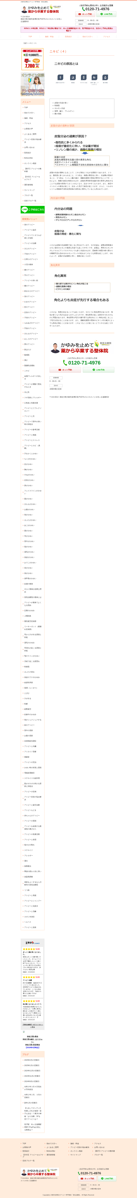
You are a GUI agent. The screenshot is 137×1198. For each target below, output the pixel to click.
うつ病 (26, 890)
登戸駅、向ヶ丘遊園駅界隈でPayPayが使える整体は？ (32, 1127)
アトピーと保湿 (30, 839)
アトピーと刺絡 (30, 435)
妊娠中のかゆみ (30, 714)
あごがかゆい (29, 525)
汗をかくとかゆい (31, 453)
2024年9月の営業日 (31, 1081)
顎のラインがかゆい (32, 656)
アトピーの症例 (30, 791)
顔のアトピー (29, 725)
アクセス (106, 36)
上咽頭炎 (27, 616)
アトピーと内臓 (30, 746)
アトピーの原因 (30, 821)
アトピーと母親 (30, 895)
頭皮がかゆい (29, 557)
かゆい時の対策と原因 (32, 767)
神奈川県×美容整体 (32, 1045)
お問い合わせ (29, 147)
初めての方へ (88, 36)
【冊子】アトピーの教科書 (32, 170)
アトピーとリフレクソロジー (32, 409)
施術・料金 (49, 36)
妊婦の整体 (28, 584)
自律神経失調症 (30, 741)
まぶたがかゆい (30, 520)
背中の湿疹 (28, 730)
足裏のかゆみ (29, 610)
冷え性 (26, 392)
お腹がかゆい (29, 509)
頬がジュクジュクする (32, 720)
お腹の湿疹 (28, 736)
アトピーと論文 (30, 230)
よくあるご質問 (30, 134)
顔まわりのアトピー (32, 291)
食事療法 (27, 866)
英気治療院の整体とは (32, 597)
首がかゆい (28, 568)
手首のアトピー (30, 328)
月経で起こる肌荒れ (32, 661)
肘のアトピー (29, 307)
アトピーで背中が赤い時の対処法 (32, 423)
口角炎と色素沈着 (31, 403)
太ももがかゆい (30, 504)
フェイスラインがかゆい (32, 492)
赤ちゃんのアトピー (32, 815)
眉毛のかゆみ (29, 643)
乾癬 (26, 704)
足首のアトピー (30, 312)
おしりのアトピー (31, 339)
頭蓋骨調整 (28, 877)
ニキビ (26, 371)
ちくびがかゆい (30, 459)
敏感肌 (26, 355)
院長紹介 (68, 36)
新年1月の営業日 (30, 1103)
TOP (30, 36)
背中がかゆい (29, 541)
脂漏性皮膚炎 (29, 365)
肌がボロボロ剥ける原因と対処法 (32, 785)
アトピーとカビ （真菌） (32, 447)
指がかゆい (28, 547)
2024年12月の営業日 (32, 1071)
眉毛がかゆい (29, 552)
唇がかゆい (28, 531)
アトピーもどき (30, 810)
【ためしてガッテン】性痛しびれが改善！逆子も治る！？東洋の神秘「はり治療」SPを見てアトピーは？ (32, 1113)
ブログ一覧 (28, 195)
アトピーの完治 (30, 762)
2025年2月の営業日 (31, 1060)
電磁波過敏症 (29, 773)
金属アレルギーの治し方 (32, 377)
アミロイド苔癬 (30, 752)
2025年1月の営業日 (31, 1065)
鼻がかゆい (29, 485)
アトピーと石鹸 (30, 911)
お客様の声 (28, 129)
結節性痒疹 (28, 682)
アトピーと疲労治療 (32, 805)
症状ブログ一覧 (30, 201)
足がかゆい (28, 464)
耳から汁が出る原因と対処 (32, 636)
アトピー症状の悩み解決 (32, 140)
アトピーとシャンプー (32, 901)
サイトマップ (29, 190)
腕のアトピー (29, 286)
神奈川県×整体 (32, 1036)
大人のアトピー (30, 249)
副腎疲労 (27, 709)
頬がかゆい (28, 515)
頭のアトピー (29, 225)
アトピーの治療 (30, 243)
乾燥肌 (26, 667)
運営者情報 (28, 185)
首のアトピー (29, 296)
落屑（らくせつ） (31, 688)
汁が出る (27, 698)
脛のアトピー (29, 344)
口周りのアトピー (31, 259)
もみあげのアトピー (32, 323)
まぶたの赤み (29, 672)
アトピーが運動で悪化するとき (32, 385)
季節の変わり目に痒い (32, 871)
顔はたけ (27, 349)
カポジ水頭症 (29, 917)
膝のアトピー (29, 270)
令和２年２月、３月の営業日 (32, 1096)
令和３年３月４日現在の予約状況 (32, 1088)
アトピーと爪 (29, 416)
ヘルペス (27, 922)
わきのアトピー (30, 302)
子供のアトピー (30, 254)
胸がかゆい (28, 469)
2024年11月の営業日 (32, 1076)
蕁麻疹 (26, 757)
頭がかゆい (28, 573)
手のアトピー (29, 275)
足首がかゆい (29, 480)
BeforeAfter (28, 158)
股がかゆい (28, 499)
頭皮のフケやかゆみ (32, 677)
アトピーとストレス (32, 440)
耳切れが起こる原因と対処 (32, 649)
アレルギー (28, 855)
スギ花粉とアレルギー (32, 397)
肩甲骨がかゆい (30, 578)
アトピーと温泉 (30, 927)
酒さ (26, 360)
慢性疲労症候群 (30, 621)
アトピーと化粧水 (31, 906)
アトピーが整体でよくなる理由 (32, 604)
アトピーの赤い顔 (31, 280)
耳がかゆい (28, 536)
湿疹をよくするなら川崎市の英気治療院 (32, 883)
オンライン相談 (30, 163)
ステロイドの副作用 (32, 778)
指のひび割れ (29, 845)
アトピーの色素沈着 (32, 834)
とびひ (26, 693)
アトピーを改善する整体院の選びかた (32, 827)
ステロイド (28, 850)
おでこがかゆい (30, 563)
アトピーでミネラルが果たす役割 (32, 236)
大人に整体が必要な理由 (32, 590)
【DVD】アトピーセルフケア (32, 178)
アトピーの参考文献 (32, 429)
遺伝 (26, 861)
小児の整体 (28, 264)
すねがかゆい (29, 475)
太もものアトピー (31, 333)
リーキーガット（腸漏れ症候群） (32, 628)
